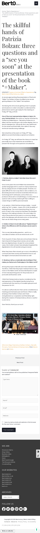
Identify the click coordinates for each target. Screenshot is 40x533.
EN (6, 525)
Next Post (20, 362)
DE (9, 525)
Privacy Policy (22, 521)
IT (2, 525)
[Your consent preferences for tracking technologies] (36, 529)
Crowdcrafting (6, 464)
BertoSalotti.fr (6, 480)
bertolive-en (15, 94)
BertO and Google (8, 460)
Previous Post (19, 358)
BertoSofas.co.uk (7, 476)
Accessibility (32, 521)
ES (16, 525)
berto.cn (4, 486)
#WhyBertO (6, 456)
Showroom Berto (7, 450)
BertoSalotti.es (7, 478)
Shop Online (6, 452)
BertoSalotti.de (7, 482)
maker (22, 94)
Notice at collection (7, 531)
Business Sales (6, 454)
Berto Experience (28, 92)
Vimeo (11, 349)
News (4, 458)
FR (12, 525)
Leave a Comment (15, 92)
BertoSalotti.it (6, 474)
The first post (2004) (8, 462)
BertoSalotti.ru (6, 484)
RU (19, 525)
